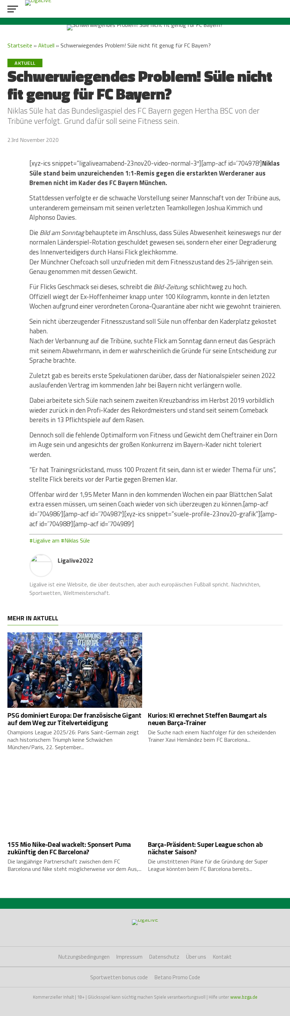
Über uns (196, 957)
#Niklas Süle (75, 540)
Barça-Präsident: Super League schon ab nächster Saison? (205, 848)
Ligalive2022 (75, 560)
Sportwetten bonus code (119, 977)
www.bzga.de (243, 996)
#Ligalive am (44, 540)
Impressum (129, 957)
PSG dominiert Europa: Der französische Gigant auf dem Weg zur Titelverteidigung (74, 719)
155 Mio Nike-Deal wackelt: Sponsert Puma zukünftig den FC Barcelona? (69, 848)
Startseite (19, 45)
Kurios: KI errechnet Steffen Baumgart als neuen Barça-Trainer (207, 719)
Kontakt (222, 957)
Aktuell (46, 45)
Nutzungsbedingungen (84, 957)
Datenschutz (164, 957)
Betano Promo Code (177, 977)
